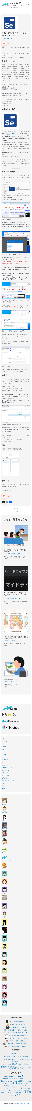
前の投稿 (16, 508)
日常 (19, 554)
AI (1, 1076)
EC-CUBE (4, 741)
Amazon (5, 1076)
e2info (5, 1079)
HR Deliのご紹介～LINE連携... (18, 1024)
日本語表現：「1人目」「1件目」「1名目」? (15, 550)
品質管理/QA (6, 38)
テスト (19, 1090)
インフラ (25, 1086)
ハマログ (15, 2)
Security (23, 1083)
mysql (10, 1084)
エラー (29, 1088)
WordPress (5, 759)
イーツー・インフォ (7, 762)
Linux (3, 1083)
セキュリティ (5, 773)
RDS (19, 1083)
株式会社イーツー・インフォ (21, 1103)
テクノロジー (7, 598)
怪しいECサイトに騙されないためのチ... (18, 1043)
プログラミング (5, 1092)
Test (27, 1084)
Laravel (4, 754)
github (27, 1079)
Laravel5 (28, 1081)
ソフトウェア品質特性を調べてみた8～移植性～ (16, 637)
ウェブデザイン (6, 765)
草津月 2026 (16, 1053)
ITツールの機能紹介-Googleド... (17, 1021)
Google (4, 746)
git (24, 1079)
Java (3, 752)
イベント (19, 1086)
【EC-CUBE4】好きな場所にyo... (18, 1041)
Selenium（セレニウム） (12, 133)
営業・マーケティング (8, 780)
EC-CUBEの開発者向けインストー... (17, 1046)
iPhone (11, 1081)
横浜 (3, 786)
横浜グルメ (5, 788)
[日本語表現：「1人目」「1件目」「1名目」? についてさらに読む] (16, 535)
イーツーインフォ (4, 1088)
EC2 (14, 1079)
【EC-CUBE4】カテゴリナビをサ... (17, 1038)
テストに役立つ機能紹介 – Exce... (18, 1035)
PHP (3, 757)
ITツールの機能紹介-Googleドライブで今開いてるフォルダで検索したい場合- (16, 594)
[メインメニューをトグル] (28, 4)
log (6, 1083)
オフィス (5, 1090)
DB (30, 1076)
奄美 (20, 1092)
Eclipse (18, 1079)
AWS (3, 738)
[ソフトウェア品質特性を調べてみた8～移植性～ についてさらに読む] (16, 622)
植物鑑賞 (12, 1095)
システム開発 (7, 554)
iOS (3, 749)
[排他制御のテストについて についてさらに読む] (16, 665)
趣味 (20, 1095)
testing (6, 1086)
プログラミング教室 (14, 1092)
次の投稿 (16, 511)
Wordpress (13, 1086)
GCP (3, 744)
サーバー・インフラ (7, 767)
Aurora (15, 1076)
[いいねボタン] (4, 43)
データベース (26, 1090)
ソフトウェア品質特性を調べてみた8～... (18, 1032)
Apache (10, 1076)
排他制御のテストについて (13, 679)
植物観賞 (26, 1092)
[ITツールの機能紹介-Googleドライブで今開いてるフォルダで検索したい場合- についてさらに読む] (16, 578)
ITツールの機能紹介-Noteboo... (17, 1027)
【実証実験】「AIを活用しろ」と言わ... (17, 1030)
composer (26, 1076)
